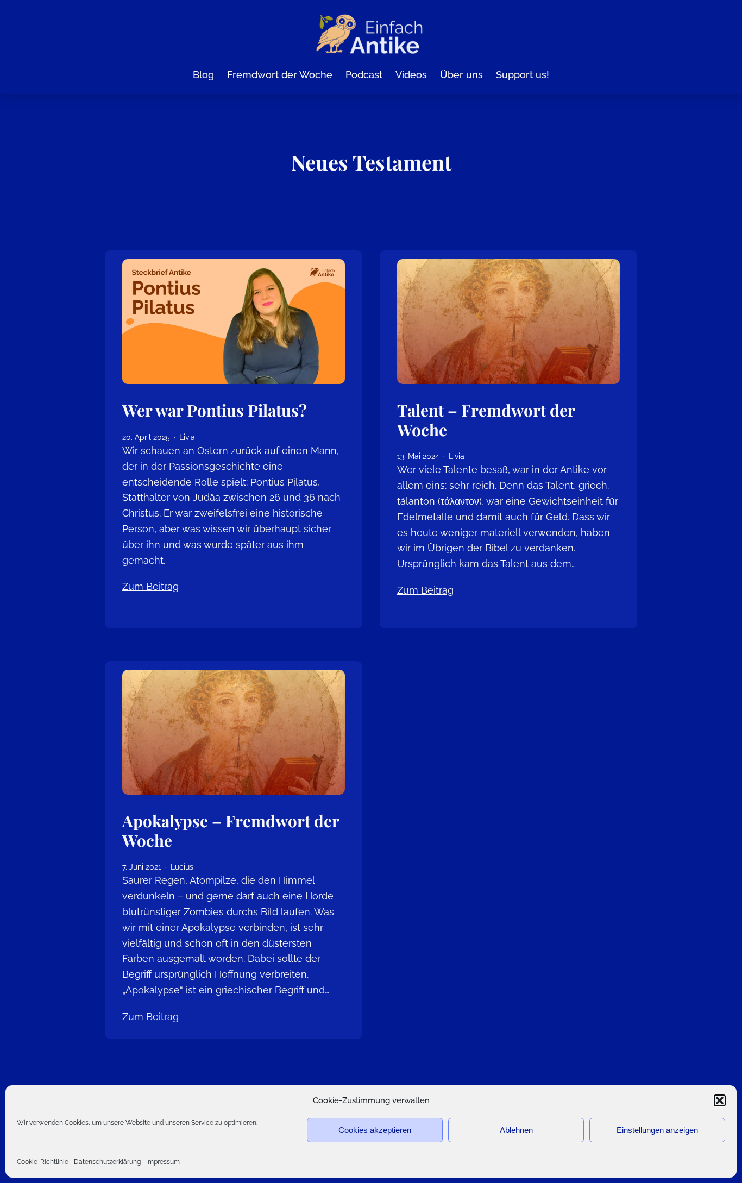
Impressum (163, 1162)
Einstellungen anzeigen (657, 1130)
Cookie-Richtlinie (42, 1162)
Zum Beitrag (150, 586)
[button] (719, 1100)
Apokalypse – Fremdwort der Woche (230, 830)
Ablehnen (516, 1130)
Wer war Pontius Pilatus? (214, 410)
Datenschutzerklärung (107, 1162)
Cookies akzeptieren (374, 1130)
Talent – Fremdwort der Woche (486, 419)
